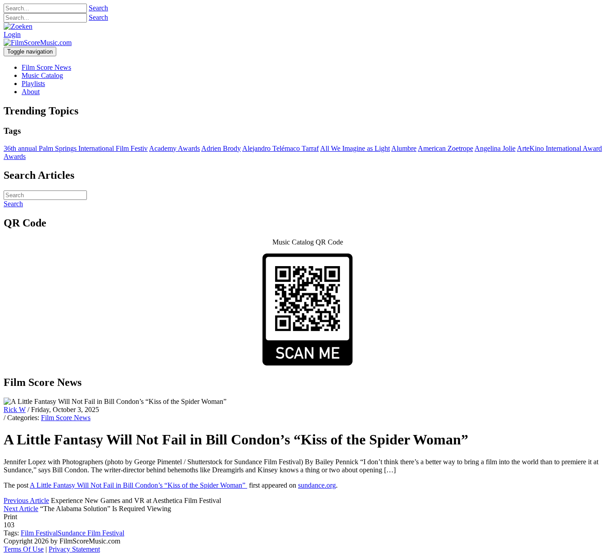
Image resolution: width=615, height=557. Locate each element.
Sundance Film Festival (91, 533)
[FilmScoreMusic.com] (38, 42)
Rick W (15, 409)
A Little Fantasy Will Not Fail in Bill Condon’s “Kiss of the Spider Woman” (138, 485)
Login (12, 34)
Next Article (21, 508)
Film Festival (39, 533)
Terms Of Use (24, 549)
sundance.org (317, 485)
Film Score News (65, 417)
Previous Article (26, 500)
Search (98, 8)
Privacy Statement (74, 549)
